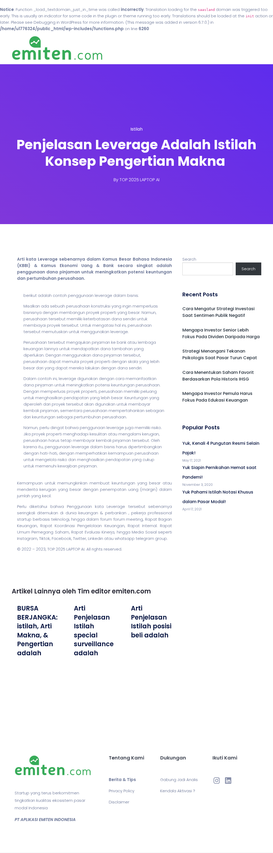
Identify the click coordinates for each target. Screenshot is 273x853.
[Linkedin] (228, 780)
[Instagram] (216, 780)
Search (189, 259)
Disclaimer (119, 802)
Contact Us (192, 48)
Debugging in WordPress (58, 22)
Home (152, 48)
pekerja (138, 513)
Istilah (136, 129)
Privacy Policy (121, 791)
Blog (169, 48)
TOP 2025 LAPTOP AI (139, 180)
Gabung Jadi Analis (179, 779)
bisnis (132, 295)
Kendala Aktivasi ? (177, 791)
